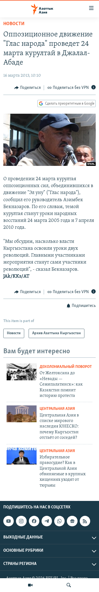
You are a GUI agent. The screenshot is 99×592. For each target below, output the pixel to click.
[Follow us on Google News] (72, 521)
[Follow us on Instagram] (21, 521)
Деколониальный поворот (66, 367)
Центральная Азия (57, 409)
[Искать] (69, 585)
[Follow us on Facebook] (34, 521)
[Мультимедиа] (30, 585)
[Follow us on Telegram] (47, 521)
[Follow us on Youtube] (8, 521)
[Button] (27, 87)
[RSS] (85, 521)
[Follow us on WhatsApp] (59, 521)
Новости (13, 24)
